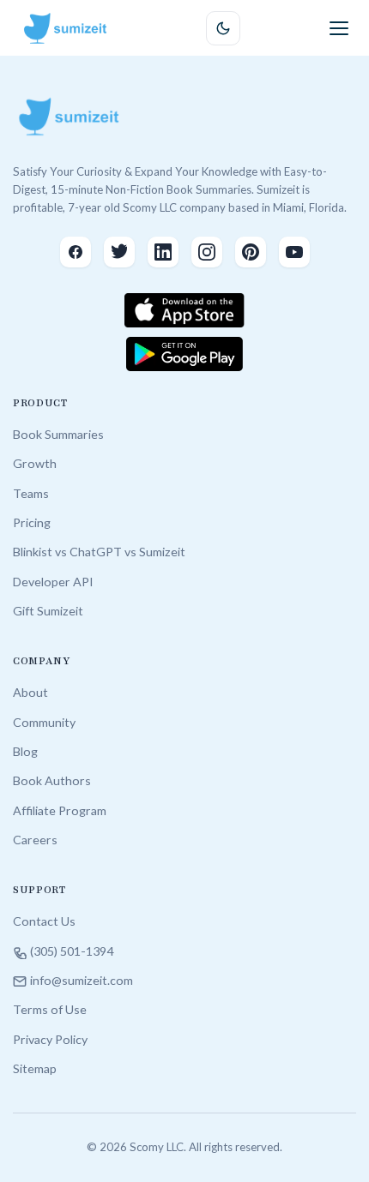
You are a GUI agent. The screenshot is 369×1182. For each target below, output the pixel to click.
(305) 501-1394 (71, 951)
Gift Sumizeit (48, 610)
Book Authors (52, 780)
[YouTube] (294, 252)
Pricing (32, 522)
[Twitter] (119, 252)
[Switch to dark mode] (223, 28)
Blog (25, 751)
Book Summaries (58, 434)
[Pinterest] (250, 252)
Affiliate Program (59, 810)
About (30, 692)
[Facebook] (75, 252)
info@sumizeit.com (81, 980)
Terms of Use (50, 1009)
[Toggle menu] (339, 28)
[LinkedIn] (163, 252)
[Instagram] (206, 252)
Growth (35, 463)
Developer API (53, 581)
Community (44, 722)
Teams (31, 493)
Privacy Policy (50, 1039)
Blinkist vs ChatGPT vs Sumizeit (99, 551)
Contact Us (44, 921)
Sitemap (35, 1068)
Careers (35, 839)
